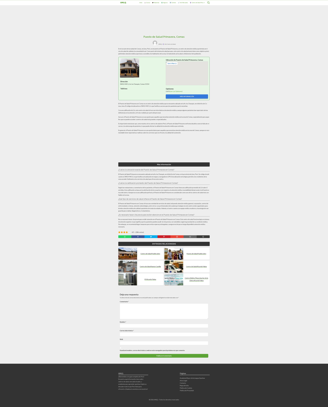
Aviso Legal (183, 380)
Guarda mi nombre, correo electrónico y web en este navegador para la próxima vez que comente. (152, 350)
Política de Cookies (186, 388)
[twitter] (151, 236)
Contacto (183, 383)
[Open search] (208, 2)
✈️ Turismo (173, 2)
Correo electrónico (127, 331)
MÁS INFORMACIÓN (187, 96)
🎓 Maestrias (155, 2)
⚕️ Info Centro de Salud (169, 44)
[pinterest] (164, 236)
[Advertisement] (164, 21)
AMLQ (123, 2)
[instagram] (177, 236)
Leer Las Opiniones (176, 91)
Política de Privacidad (187, 390)
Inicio (140, 2)
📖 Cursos (147, 2)
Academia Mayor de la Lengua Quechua (192, 378)
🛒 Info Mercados (183, 2)
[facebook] (137, 236)
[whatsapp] (124, 236)
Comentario (124, 301)
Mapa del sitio (184, 385)
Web (121, 339)
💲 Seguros (164, 2)
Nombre (123, 322)
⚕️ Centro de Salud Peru (196, 2)
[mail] (190, 236)
